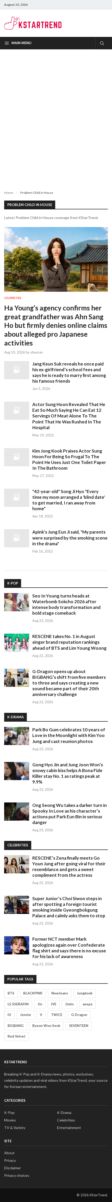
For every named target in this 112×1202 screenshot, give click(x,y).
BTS (11, 993)
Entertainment (69, 1127)
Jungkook (84, 993)
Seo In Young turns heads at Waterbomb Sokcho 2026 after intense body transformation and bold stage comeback (66, 604)
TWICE (56, 1015)
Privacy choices (16, 1175)
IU (9, 1015)
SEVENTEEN (78, 1026)
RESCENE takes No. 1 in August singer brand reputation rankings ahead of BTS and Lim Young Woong (69, 642)
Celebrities (12, 298)
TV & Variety (14, 1127)
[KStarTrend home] (32, 23)
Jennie (25, 1015)
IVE (53, 1004)
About (9, 1153)
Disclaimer (12, 1168)
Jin (40, 1004)
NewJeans (59, 993)
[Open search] (101, 43)
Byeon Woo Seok (46, 1026)
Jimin (69, 1004)
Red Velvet (17, 1036)
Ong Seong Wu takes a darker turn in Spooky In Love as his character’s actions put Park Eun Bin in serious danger (69, 813)
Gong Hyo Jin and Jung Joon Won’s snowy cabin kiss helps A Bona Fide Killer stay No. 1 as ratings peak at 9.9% (67, 773)
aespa (87, 1004)
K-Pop (9, 1112)
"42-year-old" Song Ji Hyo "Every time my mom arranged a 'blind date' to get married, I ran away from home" (68, 500)
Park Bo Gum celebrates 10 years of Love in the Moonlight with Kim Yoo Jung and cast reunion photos (68, 735)
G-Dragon (79, 1015)
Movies (10, 1120)
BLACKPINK (32, 993)
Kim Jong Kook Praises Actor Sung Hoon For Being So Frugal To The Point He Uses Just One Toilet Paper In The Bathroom (69, 459)
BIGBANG (15, 1026)
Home (8, 193)
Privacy (10, 1160)
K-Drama (64, 1112)
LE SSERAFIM (18, 1004)
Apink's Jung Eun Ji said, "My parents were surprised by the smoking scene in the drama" (70, 537)
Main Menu (21, 43)
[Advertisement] (56, 115)
